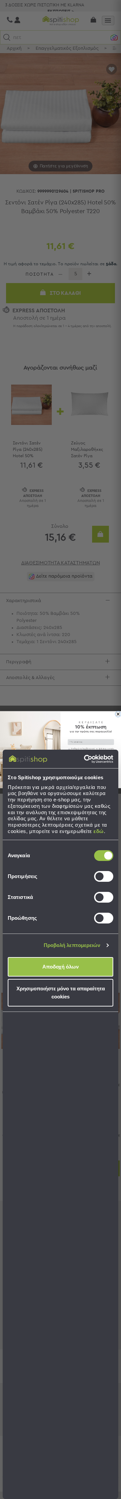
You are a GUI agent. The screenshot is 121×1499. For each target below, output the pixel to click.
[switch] (103, 876)
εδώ (98, 831)
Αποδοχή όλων (60, 967)
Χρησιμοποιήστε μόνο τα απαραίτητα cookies (60, 992)
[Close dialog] (118, 714)
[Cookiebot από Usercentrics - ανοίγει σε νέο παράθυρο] (85, 759)
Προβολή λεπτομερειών (72, 945)
